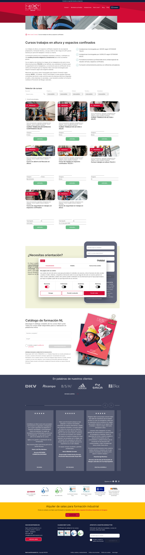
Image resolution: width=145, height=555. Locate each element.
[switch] (64, 287)
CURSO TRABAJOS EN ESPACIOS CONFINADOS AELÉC (39, 128)
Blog (103, 7)
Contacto (115, 7)
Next (111, 405)
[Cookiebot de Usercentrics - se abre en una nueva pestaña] (98, 261)
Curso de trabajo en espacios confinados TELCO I (69, 162)
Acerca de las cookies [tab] (95, 265)
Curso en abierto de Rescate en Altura (38, 162)
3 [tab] (72, 406)
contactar (72, 515)
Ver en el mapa (33, 539)
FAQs (107, 7)
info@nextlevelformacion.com (33, 535)
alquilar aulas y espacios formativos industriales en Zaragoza (89, 510)
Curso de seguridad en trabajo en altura (71, 206)
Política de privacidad (94, 552)
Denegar (51, 293)
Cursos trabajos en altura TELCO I (103, 162)
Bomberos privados (76, 7)
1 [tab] (34, 406)
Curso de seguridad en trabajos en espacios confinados (39, 206)
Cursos (66, 7)
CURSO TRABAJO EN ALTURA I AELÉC (102, 118)
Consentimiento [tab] (50, 265)
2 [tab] (53, 406)
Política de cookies (105, 552)
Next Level (96, 7)
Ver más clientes (69, 394)
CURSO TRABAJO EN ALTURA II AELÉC (70, 128)
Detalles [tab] (72, 265)
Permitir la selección (72, 293)
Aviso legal (115, 552)
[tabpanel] (39, 440)
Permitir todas (94, 293)
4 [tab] (92, 406)
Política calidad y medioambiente (79, 552)
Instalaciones (87, 7)
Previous (105, 405)
